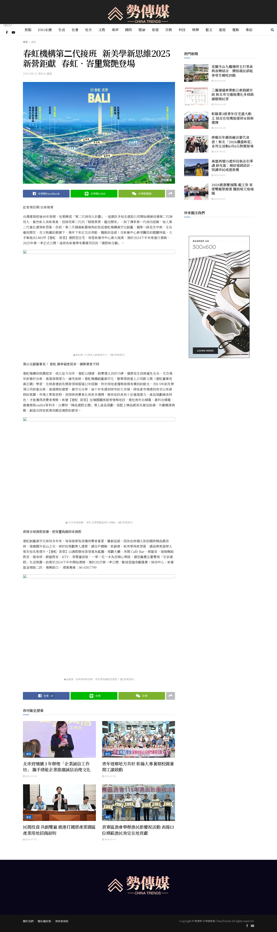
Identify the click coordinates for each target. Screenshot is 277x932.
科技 (182, 29)
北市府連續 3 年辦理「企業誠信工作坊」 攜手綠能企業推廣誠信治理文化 (57, 767)
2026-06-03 (219, 175)
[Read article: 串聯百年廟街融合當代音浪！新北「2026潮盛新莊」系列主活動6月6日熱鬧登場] (196, 144)
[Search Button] (272, 29)
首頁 (25, 42)
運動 (235, 29)
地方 (88, 29)
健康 (141, 29)
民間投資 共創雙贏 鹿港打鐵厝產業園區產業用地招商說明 (59, 830)
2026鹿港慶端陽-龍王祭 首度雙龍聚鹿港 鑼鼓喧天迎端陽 (233, 189)
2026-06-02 (219, 151)
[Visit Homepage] (139, 12)
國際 (128, 29)
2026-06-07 (219, 198)
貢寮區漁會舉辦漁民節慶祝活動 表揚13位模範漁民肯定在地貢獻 (138, 830)
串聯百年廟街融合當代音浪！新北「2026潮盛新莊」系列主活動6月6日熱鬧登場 (233, 141)
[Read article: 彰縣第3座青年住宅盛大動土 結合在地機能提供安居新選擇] (196, 120)
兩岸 (115, 29)
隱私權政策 (44, 921)
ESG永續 (45, 29)
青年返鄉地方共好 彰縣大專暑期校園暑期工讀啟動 (138, 767)
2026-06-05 (219, 80)
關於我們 (28, 921)
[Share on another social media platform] (170, 194)
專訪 (249, 29)
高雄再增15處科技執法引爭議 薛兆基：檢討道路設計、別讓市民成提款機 (233, 165)
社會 (75, 29)
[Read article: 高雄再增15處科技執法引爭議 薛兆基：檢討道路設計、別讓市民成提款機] (196, 167)
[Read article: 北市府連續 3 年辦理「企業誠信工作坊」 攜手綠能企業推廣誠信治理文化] (59, 739)
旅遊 (155, 29)
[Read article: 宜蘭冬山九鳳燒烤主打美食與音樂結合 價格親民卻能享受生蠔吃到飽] (196, 73)
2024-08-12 (30, 73)
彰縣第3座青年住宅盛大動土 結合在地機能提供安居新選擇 (233, 118)
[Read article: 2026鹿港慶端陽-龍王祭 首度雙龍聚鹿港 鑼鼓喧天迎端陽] (196, 191)
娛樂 (195, 29)
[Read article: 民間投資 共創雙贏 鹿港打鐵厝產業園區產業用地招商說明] (59, 802)
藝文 (208, 29)
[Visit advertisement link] (219, 297)
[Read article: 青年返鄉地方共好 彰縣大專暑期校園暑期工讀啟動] (138, 739)
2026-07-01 (110, 839)
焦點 (28, 29)
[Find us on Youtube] (13, 32)
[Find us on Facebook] (7, 32)
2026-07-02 (31, 776)
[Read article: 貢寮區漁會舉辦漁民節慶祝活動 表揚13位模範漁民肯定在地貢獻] (138, 802)
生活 (61, 29)
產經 (222, 29)
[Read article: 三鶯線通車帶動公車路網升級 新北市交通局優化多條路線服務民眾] (196, 96)
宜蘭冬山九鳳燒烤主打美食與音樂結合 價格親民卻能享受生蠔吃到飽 (232, 71)
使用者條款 (61, 921)
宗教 (168, 29)
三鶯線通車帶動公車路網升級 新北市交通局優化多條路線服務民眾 (233, 94)
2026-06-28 (219, 104)
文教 (101, 29)
